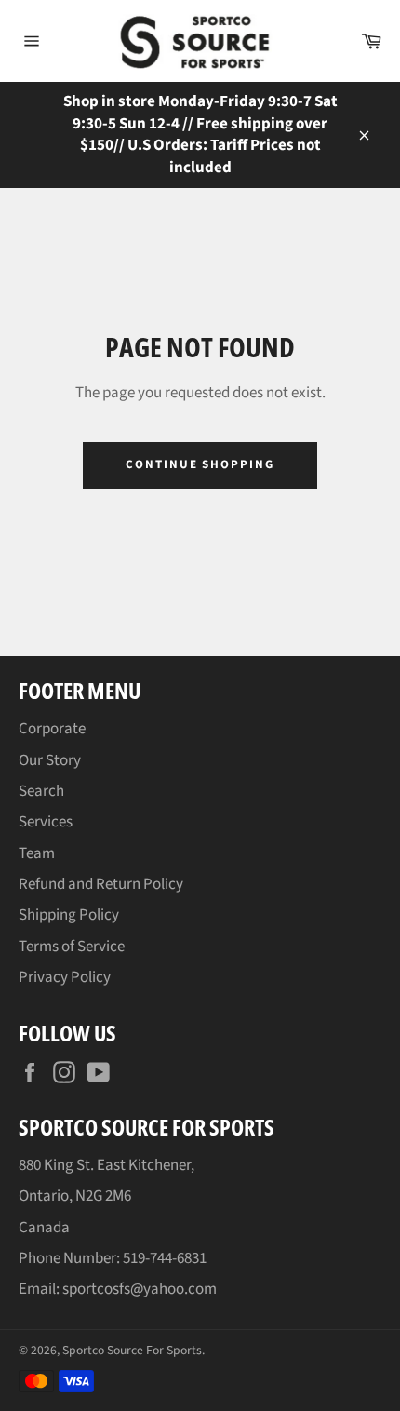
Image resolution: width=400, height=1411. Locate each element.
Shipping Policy (69, 915)
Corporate (52, 729)
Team (37, 853)
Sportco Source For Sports (132, 1350)
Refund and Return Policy (101, 884)
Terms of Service (72, 946)
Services (46, 822)
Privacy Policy (65, 977)
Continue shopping (200, 464)
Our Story (50, 760)
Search (41, 791)
